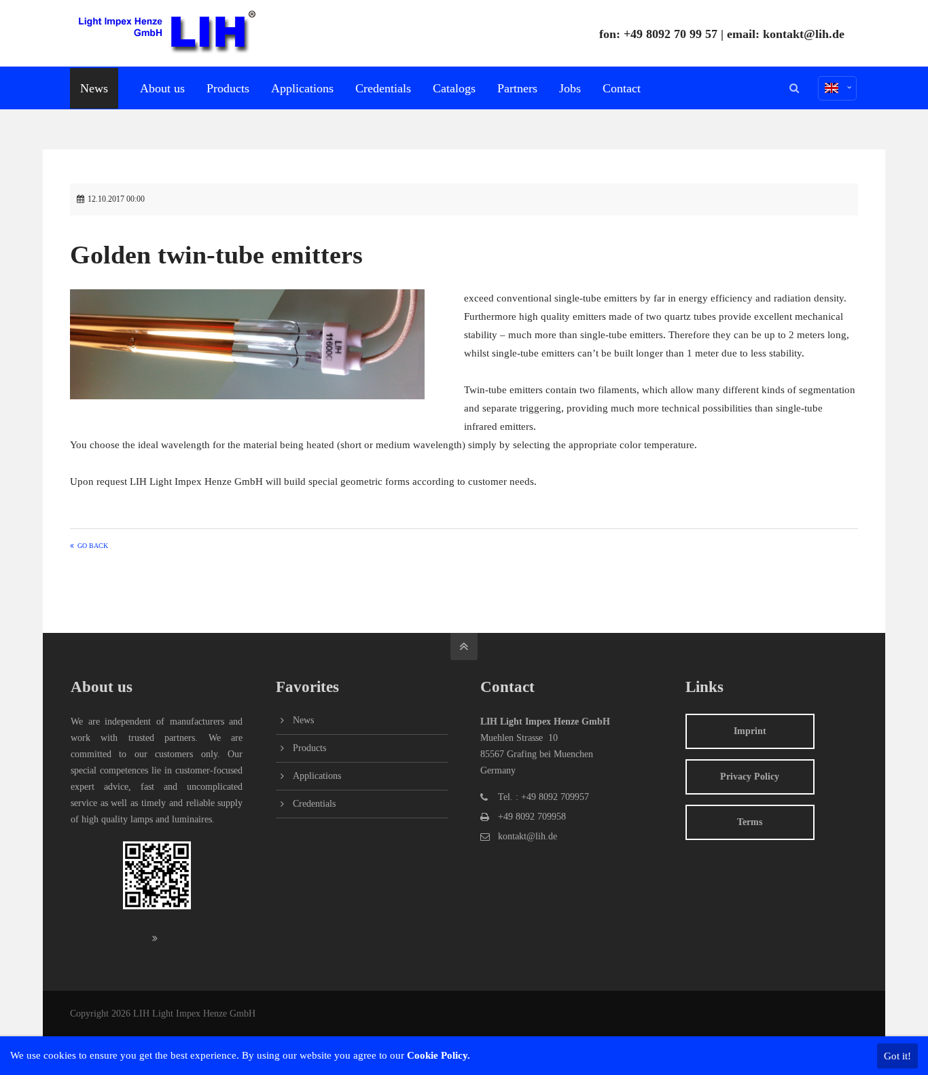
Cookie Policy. (438, 1055)
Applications (317, 776)
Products (309, 748)
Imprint (750, 731)
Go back (92, 545)
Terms (749, 822)
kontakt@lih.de (803, 34)
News (303, 720)
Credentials (314, 804)
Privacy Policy (749, 776)
